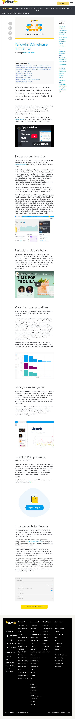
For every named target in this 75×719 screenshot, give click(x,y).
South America (10, 665)
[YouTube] (11, 648)
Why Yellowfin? (59, 628)
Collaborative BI (23, 678)
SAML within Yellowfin (34, 542)
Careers (57, 631)
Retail (32, 643)
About (56, 625)
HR (31, 678)
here (30, 482)
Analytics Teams (47, 628)
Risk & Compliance (36, 696)
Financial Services (35, 634)
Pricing (20, 643)
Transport (33, 646)
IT (31, 681)
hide (29, 63)
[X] (11, 640)
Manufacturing (34, 640)
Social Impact (59, 634)
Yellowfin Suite (22, 625)
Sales (32, 684)
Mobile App (21, 640)
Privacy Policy (59, 658)
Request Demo (22, 646)
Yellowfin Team (28, 53)
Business (45, 625)
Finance (32, 675)
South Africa (9, 671)
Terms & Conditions (60, 655)
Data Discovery (22, 628)
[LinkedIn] (9, 28)
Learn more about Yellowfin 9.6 (34, 606)
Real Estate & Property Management (34, 663)
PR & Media (58, 643)
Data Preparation (23, 637)
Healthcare (33, 625)
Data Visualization (23, 658)
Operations (33, 698)
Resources (58, 646)
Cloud (44, 643)
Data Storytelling (23, 661)
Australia (8, 656)
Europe (8, 668)
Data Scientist (47, 652)
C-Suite (32, 701)
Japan (7, 659)
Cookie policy (58, 661)
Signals (20, 634)
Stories (20, 631)
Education (33, 628)
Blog (3, 13)
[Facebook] (9, 33)
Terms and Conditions (53, 712)
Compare (21, 649)
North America (10, 662)
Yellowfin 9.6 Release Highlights (18, 13)
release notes (19, 119)
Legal (56, 652)
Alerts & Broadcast (24, 675)
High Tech (33, 649)
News (56, 640)
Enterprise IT (46, 646)
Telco (32, 631)
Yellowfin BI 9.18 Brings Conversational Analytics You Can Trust (63, 30)
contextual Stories (21, 164)
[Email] (9, 38)
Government (34, 637)
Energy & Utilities (35, 652)
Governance (22, 666)
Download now (56, 9)
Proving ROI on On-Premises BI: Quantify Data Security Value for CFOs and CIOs (62, 86)
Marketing (33, 687)
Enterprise (33, 704)
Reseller (45, 649)
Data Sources (22, 663)
